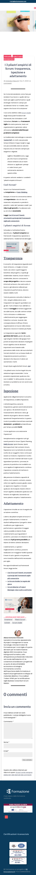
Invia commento (27, 760)
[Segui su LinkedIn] (6, 816)
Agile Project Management (13, 57)
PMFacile (7, 56)
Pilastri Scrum (20, 619)
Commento (9, 721)
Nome (6, 742)
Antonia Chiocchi (12, 81)
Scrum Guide (26, 113)
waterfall (8, 140)
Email (6, 751)
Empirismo (8, 619)
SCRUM (7, 623)
